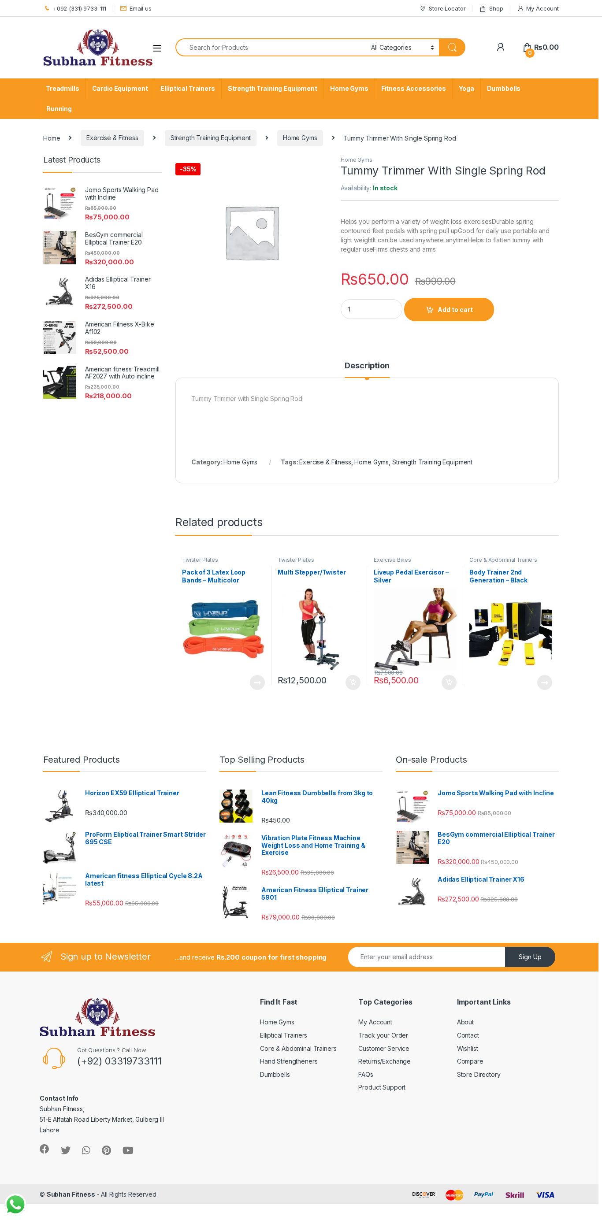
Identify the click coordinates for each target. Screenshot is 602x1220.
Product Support (381, 1087)
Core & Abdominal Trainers (503, 559)
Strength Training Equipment (272, 88)
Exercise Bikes (392, 559)
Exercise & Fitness (112, 137)
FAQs (365, 1074)
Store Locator (447, 8)
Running (59, 108)
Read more (256, 682)
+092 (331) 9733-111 (79, 8)
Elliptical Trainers (187, 88)
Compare (470, 1061)
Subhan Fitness (71, 1194)
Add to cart (455, 309)
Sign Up (530, 956)
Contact (468, 1035)
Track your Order (383, 1035)
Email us (141, 8)
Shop (496, 8)
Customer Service (383, 1048)
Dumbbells (504, 88)
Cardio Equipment (120, 88)
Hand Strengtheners (288, 1061)
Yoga (466, 88)
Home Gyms (349, 88)
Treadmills (62, 88)
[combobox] (270, 47)
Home (51, 137)
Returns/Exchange (384, 1061)
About (465, 1022)
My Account (542, 8)
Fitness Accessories (413, 88)
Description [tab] (367, 366)
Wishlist (467, 1048)
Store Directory (479, 1074)
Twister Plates (200, 559)
